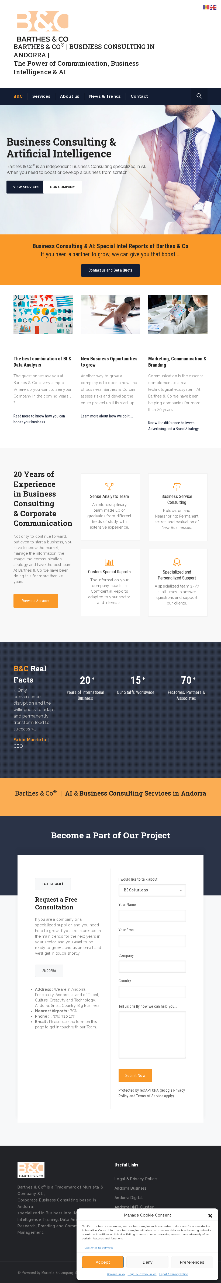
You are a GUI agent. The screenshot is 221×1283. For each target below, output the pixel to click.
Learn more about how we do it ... (107, 416)
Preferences (192, 1262)
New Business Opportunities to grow (109, 362)
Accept (103, 1262)
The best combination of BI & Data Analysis (42, 362)
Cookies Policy (116, 1274)
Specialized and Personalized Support (177, 575)
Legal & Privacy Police (142, 1274)
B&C (18, 96)
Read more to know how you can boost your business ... (39, 419)
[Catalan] (206, 7)
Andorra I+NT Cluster (134, 1207)
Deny (148, 1262)
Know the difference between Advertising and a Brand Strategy (173, 425)
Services (41, 96)
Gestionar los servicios (99, 1247)
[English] (213, 7)
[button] (210, 1215)
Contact (139, 96)
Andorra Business (131, 1188)
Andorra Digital (129, 1198)
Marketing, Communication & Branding (177, 362)
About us (69, 96)
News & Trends (105, 96)
